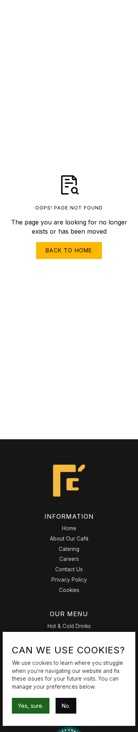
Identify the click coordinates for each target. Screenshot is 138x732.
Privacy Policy (69, 580)
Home (69, 528)
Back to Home (69, 250)
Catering (69, 549)
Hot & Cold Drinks (69, 626)
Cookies (69, 590)
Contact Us (69, 569)
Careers (69, 559)
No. (66, 705)
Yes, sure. (30, 705)
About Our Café (69, 539)
